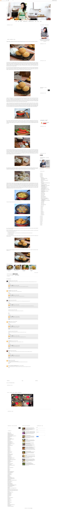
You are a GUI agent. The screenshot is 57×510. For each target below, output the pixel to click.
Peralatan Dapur (9, 474)
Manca (8, 449)
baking (8, 437)
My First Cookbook (10, 483)
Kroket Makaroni (42, 192)
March (41, 206)
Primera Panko (9, 500)
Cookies (9, 448)
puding (8, 487)
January (42, 177)
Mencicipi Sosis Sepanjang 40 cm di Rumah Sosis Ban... (45, 188)
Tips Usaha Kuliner (10, 486)
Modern (8, 440)
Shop (18, 21)
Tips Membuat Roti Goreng (44, 184)
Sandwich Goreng (43, 179)
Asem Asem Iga (42, 203)
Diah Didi (11, 285)
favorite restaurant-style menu (11, 504)
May (41, 208)
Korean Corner (9, 452)
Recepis (9, 447)
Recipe (8, 501)
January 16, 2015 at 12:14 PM (16, 355)
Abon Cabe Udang (43, 193)
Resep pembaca (9, 441)
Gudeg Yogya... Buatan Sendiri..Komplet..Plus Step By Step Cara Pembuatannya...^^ (30, 447)
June (41, 209)
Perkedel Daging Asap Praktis (44, 178)
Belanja (8, 475)
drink (8, 468)
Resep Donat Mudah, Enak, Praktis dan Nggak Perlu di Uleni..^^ (30, 443)
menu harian (9, 505)
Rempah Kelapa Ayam (43, 196)
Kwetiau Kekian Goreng (43, 204)
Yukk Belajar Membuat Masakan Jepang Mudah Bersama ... (45, 185)
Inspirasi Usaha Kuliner (10, 467)
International (9, 479)
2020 (41, 219)
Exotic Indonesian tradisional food (11, 459)
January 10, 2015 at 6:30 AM (16, 316)
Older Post (36, 380)
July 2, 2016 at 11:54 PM (12, 360)
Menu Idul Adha (9, 493)
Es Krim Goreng (42, 195)
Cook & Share (9, 457)
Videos (35, 21)
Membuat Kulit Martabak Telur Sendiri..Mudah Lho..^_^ (44, 187)
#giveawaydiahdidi (10, 445)
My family (9, 498)
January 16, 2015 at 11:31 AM (13, 350)
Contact (40, 21)
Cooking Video (9, 464)
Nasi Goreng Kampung (28, 435)
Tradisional (9, 433)
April (41, 207)
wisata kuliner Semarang (10, 506)
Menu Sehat (9, 482)
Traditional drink (9, 451)
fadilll (9, 360)
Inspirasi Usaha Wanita (10, 472)
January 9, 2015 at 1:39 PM (14, 290)
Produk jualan (9, 436)
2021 (41, 220)
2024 (41, 223)
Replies (10, 303)
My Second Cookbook (10, 497)
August (42, 211)
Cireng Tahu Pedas (43, 194)
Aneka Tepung (9, 438)
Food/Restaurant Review (31, 21)
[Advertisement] (22, 31)
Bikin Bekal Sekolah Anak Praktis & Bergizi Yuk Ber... (44, 191)
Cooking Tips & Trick (25, 21)
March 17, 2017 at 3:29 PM (20, 365)
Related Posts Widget (36, 272)
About (38, 21)
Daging (8, 470)
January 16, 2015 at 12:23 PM (16, 345)
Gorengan (9, 460)
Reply (9, 292)
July (41, 210)
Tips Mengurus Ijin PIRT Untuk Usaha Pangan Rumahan (45, 199)
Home (16, 21)
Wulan (9, 350)
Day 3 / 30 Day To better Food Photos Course (12, 490)
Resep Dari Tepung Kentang (11, 485)
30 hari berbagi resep (10, 442)
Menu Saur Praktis (10, 481)
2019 (41, 218)
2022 (41, 221)
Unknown (9, 321)
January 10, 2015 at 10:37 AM (14, 321)
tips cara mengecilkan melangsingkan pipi (13, 365)
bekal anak (9, 455)
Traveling (9, 444)
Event (8, 466)
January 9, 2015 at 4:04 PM (16, 285)
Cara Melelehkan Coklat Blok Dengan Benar (30, 431)
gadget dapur (9, 456)
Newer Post (8, 380)
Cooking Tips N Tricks (10, 434)
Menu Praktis (9, 494)
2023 (41, 222)
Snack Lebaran (9, 502)
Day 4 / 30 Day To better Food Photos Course (12, 489)
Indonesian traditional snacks (11, 478)
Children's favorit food (10, 463)
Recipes (21, 21)
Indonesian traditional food (10, 471)
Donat (8, 491)
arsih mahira (9, 290)
